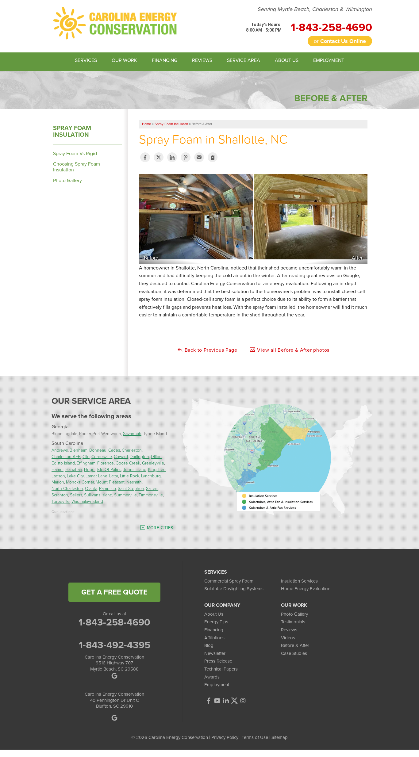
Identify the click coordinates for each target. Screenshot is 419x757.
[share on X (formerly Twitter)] (158, 157)
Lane (102, 476)
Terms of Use (255, 737)
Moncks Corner (80, 482)
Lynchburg (151, 476)
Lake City (75, 476)
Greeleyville (153, 463)
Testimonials (293, 621)
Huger (89, 469)
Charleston (132, 450)
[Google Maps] (115, 675)
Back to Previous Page (210, 350)
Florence (105, 463)
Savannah (132, 433)
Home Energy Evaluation (305, 588)
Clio (86, 456)
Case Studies (294, 653)
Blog (208, 645)
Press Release (218, 661)
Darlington (139, 456)
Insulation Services (299, 581)
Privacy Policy (224, 737)
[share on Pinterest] (185, 157)
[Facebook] (208, 700)
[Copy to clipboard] (212, 157)
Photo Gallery (67, 180)
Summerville (125, 495)
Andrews (60, 450)
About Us (213, 614)
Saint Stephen (131, 488)
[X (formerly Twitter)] (234, 700)
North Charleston (67, 488)
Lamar (91, 476)
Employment (216, 684)
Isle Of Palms (109, 469)
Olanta (91, 488)
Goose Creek (128, 463)
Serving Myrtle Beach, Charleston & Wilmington (315, 9)
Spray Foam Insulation (72, 131)
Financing (213, 629)
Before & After (295, 645)
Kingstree (157, 469)
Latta (113, 476)
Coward (121, 456)
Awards (212, 677)
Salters (152, 488)
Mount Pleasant (110, 482)
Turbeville (61, 501)
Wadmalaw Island (87, 501)
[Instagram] (243, 700)
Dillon (156, 456)
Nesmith (134, 482)
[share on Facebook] (145, 157)
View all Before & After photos (292, 350)
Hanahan (73, 469)
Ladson (58, 476)
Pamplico (107, 488)
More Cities (160, 528)
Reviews (289, 629)
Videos (288, 637)
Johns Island (134, 469)
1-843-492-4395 (114, 645)
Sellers (76, 495)
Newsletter (214, 653)
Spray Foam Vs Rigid (75, 153)
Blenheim (78, 450)
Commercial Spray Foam (228, 581)
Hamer (57, 469)
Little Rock (129, 476)
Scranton (60, 495)
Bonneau (97, 450)
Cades (114, 450)
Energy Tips (216, 621)
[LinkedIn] (225, 700)
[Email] (199, 157)
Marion (58, 482)
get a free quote (114, 592)
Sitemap (279, 737)
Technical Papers (221, 669)
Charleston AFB (66, 456)
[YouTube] (217, 700)
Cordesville (101, 456)
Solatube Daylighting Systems (233, 588)
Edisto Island (63, 463)
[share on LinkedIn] (172, 157)
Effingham (86, 463)
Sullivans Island (98, 495)
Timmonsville (151, 495)
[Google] (115, 717)
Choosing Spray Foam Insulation (76, 167)
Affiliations (214, 637)
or (340, 41)
